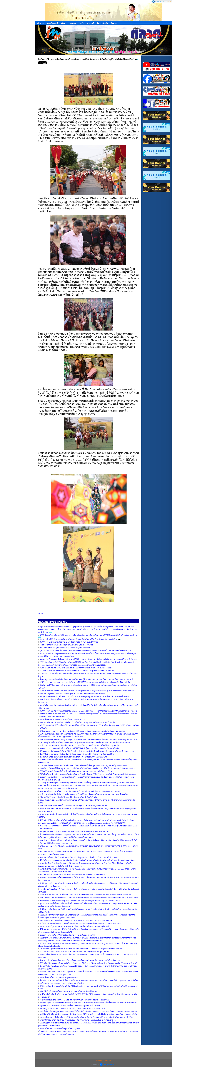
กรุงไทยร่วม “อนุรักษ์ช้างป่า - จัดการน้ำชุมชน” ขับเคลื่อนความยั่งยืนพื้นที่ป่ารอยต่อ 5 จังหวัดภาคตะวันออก (81, 923)
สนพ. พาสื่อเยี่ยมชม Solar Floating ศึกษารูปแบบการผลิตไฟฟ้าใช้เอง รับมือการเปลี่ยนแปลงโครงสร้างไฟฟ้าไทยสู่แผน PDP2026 (88, 740)
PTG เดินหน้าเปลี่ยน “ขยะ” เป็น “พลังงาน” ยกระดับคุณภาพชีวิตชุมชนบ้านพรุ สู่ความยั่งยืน (75, 952)
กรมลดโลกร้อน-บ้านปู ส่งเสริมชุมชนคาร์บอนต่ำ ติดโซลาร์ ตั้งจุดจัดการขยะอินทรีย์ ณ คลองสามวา (78, 1020)
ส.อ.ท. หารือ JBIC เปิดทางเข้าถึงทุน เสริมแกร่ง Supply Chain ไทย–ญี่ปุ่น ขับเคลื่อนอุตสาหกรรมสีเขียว (78, 639)
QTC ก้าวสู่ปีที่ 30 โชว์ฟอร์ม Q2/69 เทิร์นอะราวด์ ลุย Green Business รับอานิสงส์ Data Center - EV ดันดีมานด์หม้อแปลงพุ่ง (85, 742)
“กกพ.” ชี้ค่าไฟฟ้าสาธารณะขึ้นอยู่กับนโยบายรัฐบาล (60, 1029)
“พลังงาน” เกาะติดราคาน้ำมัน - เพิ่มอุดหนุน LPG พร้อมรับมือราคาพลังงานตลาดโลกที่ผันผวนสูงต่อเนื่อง (80, 745)
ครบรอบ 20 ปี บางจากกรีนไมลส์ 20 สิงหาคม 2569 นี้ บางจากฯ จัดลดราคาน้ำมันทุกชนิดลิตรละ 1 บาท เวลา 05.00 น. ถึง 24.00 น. (89, 659)
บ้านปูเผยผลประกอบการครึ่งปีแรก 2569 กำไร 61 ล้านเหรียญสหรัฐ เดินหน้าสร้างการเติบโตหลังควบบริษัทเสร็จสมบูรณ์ (85, 697)
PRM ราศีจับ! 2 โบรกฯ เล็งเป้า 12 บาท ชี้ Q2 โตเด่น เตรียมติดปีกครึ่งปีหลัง (68, 797)
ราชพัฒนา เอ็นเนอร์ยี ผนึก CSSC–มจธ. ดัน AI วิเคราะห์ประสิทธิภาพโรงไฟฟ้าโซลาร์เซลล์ (74, 1000)
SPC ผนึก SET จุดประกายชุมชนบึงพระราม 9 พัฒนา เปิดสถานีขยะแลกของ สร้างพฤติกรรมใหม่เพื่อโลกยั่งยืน (81, 949)
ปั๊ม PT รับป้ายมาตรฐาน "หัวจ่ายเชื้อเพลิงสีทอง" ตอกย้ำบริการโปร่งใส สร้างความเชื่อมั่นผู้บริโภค (77, 754)
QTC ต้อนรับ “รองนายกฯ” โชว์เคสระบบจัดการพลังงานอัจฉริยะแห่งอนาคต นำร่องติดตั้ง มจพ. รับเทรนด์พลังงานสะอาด (85, 651)
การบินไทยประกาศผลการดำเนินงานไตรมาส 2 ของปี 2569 (62, 719)
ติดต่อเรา (114, 23)
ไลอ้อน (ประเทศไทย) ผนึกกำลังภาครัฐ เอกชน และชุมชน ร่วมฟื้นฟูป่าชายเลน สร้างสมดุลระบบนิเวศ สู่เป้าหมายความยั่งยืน (87, 783)
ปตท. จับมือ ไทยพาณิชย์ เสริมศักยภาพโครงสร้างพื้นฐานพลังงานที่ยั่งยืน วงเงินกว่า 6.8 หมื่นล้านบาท (78, 857)
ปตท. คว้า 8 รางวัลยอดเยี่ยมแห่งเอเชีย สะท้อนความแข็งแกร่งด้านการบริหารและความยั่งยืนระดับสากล (80, 960)
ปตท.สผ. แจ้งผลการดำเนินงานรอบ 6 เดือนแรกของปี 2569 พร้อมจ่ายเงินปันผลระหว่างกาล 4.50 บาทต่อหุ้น (80, 791)
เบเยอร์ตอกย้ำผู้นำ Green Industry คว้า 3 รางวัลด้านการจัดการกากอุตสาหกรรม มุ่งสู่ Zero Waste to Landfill (80, 900)
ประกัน (81, 23)
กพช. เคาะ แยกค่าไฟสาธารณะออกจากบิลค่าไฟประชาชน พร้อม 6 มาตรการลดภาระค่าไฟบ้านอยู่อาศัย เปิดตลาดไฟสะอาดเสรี (89, 898)
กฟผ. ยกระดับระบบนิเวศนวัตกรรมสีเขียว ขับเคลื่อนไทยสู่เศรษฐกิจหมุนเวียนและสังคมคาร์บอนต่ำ (77, 722)
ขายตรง (72, 23)
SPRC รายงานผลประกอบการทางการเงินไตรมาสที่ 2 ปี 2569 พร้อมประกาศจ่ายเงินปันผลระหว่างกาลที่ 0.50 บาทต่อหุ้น (85, 682)
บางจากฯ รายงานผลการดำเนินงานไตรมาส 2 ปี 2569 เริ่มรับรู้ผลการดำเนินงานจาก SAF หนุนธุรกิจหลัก (79, 748)
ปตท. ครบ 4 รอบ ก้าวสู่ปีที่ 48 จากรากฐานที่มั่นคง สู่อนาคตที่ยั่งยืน (65, 648)
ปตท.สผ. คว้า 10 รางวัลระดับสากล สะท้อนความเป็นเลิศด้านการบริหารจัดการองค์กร (72, 875)
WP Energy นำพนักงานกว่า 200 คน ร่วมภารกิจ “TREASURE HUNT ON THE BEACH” (73, 1008)
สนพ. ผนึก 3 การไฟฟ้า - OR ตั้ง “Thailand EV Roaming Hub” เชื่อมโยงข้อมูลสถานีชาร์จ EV (74, 806)
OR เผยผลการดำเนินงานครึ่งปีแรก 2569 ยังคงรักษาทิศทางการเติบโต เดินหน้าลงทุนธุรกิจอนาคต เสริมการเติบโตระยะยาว (87, 751)
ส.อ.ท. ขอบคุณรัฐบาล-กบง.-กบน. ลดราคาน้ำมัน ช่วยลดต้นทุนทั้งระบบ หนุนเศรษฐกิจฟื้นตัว (75, 926)
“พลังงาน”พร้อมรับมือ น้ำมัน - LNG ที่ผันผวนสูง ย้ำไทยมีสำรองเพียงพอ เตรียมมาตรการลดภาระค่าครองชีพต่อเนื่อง (84, 794)
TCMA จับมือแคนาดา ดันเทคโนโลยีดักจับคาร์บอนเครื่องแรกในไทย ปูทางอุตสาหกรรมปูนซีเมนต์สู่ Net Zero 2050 (83, 765)
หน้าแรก (40, 23)
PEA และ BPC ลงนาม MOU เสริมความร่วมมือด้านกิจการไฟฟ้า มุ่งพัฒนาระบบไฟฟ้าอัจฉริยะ (76, 668)
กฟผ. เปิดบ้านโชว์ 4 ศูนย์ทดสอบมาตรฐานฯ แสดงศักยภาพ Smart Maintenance (69, 991)
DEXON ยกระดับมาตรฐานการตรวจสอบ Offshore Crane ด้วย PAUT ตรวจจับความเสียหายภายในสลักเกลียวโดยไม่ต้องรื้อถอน (88, 711)
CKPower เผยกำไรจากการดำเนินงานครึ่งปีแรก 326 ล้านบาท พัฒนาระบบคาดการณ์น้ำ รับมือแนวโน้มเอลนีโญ (82, 731)
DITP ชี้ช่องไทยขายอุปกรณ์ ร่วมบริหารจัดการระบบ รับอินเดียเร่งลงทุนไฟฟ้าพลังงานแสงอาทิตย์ (77, 671)
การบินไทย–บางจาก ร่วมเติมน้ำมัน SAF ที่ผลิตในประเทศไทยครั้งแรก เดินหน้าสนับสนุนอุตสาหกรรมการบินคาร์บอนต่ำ (85, 895)
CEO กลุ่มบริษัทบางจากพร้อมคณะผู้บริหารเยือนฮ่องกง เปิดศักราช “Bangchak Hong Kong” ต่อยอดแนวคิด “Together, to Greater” (88, 963)
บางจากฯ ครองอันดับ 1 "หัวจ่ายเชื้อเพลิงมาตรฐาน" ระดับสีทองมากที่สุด (67, 935)
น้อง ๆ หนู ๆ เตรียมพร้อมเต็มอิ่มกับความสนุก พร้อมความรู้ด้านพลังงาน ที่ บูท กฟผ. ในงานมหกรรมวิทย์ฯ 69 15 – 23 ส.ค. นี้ (86, 679)
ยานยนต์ (90, 23)
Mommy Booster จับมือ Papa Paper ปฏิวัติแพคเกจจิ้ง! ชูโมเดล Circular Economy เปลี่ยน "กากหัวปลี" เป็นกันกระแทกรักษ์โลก (86, 1017)
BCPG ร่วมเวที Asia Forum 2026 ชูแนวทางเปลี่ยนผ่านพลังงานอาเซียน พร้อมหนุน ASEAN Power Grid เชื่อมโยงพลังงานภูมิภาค (88, 635)
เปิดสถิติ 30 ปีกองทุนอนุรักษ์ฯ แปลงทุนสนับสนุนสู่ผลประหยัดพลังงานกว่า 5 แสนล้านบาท (73, 757)
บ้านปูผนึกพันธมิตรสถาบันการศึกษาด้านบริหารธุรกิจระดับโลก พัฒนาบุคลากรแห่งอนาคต (74, 832)
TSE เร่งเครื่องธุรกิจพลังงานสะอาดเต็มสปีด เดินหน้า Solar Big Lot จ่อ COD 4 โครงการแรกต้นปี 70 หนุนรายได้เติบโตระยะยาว (88, 774)
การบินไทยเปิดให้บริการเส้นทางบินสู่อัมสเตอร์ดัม (59, 977)
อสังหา (63, 23)
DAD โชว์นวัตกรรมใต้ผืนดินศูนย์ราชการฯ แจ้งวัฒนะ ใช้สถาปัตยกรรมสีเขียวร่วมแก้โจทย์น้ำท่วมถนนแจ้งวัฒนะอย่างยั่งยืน (87, 768)
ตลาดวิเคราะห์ (52, 23)
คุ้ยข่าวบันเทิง (102, 23)
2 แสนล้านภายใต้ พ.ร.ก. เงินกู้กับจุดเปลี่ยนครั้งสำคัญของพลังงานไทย (66, 645)
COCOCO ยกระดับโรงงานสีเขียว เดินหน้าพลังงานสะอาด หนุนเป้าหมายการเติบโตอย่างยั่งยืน (76, 771)
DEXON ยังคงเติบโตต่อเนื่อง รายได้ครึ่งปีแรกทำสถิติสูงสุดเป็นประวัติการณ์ (69, 642)
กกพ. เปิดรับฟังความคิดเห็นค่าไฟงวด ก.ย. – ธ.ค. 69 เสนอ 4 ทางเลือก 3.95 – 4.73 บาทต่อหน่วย (76, 921)
